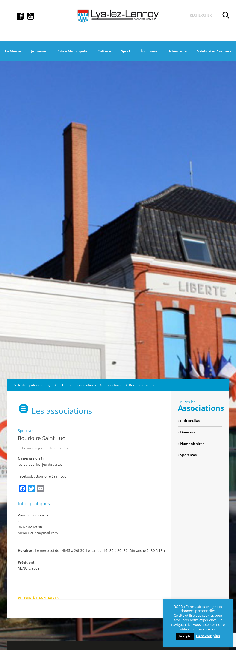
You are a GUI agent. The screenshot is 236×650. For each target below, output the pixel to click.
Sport (125, 51)
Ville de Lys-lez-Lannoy (32, 385)
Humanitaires (192, 443)
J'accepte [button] (185, 636)
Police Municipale (71, 51)
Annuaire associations (78, 385)
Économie (149, 51)
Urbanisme (177, 51)
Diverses (187, 432)
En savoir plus (208, 636)
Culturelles (190, 421)
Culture (104, 51)
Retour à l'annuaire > (38, 598)
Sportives (114, 385)
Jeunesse (38, 51)
